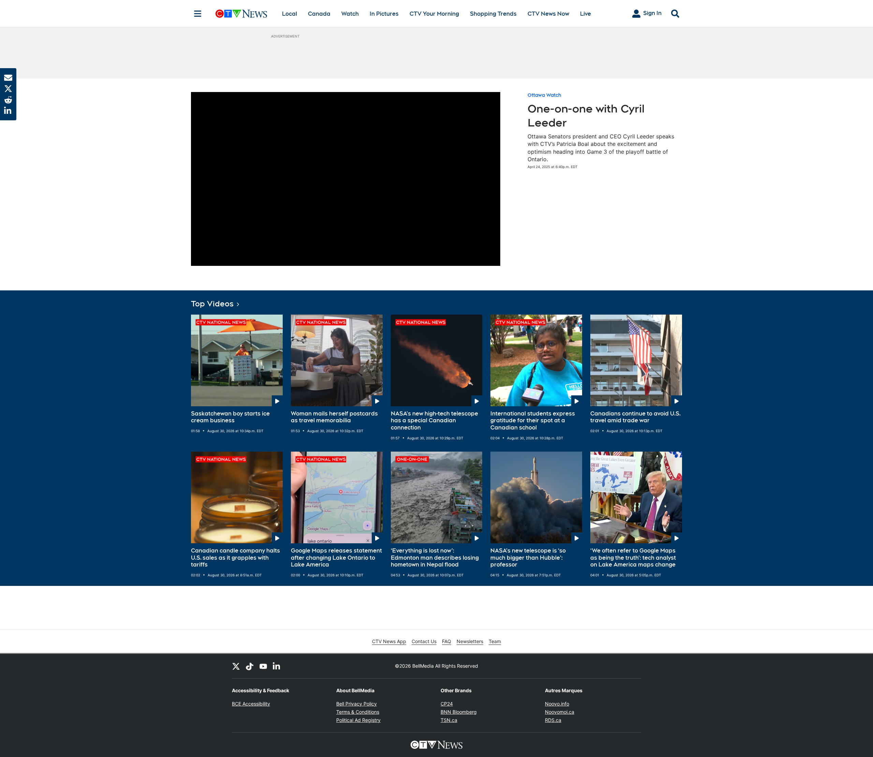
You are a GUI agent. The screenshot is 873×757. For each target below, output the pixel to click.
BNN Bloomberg (459, 712)
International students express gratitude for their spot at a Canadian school (532, 420)
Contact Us (424, 641)
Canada (319, 14)
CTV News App (389, 641)
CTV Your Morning (434, 14)
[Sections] (198, 13)
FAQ (446, 641)
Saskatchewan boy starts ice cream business (230, 417)
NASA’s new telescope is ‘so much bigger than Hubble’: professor (528, 557)
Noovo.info (557, 704)
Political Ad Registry (358, 720)
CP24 (447, 704)
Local (289, 14)
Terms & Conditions (357, 712)
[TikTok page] (250, 666)
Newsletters (470, 641)
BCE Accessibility (251, 704)
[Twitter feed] (236, 666)
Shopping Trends (493, 14)
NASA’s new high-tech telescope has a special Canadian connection (434, 420)
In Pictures (384, 14)
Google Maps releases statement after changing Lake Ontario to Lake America (336, 557)
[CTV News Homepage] (241, 14)
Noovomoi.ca (559, 712)
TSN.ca (449, 720)
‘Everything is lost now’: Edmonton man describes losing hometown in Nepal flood (435, 557)
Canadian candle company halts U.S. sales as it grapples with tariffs (235, 557)
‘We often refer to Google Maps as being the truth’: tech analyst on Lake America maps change (633, 557)
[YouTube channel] (263, 666)
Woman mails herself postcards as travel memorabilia (334, 417)
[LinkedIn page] (277, 666)
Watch (350, 14)
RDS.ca (553, 720)
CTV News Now (548, 14)
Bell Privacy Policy (356, 704)
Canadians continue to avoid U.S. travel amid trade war (635, 417)
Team (495, 641)
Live (585, 14)
